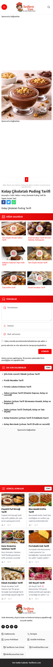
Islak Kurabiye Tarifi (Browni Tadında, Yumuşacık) (39, 239)
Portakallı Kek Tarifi (39, 546)
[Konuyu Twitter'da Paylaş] (9, 202)
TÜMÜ (48, 368)
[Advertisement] (26, 44)
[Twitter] (7, 626)
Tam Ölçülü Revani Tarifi (37, 263)
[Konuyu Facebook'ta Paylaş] (3, 202)
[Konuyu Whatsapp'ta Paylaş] (14, 202)
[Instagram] (11, 626)
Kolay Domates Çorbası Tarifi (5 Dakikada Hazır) (26, 418)
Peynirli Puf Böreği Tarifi (10, 510)
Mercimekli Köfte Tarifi (37, 510)
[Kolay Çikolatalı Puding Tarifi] (26, 119)
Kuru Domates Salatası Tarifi (8, 547)
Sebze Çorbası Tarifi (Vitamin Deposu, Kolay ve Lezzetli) (26, 394)
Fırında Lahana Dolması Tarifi (17, 387)
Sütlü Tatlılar (15, 195)
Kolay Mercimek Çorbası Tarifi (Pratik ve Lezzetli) (27, 424)
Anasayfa (5, 195)
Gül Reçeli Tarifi (37, 583)
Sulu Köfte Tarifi (8, 287)
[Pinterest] (16, 626)
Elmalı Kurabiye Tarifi (36, 287)
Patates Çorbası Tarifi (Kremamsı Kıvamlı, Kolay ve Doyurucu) (27, 402)
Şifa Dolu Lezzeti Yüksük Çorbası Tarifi (22, 374)
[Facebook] (3, 626)
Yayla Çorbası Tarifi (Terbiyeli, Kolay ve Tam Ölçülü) (24, 411)
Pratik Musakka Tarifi (13, 380)
